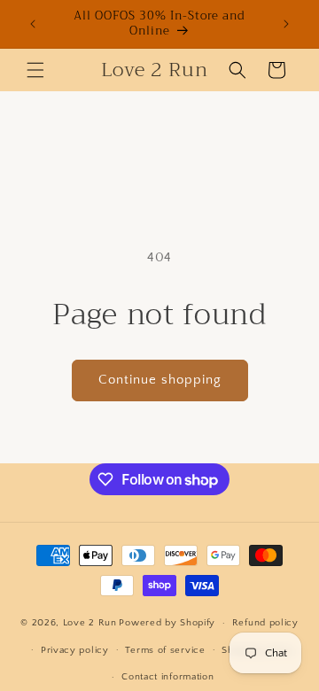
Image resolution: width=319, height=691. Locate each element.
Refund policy (265, 622)
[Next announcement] (286, 23)
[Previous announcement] (32, 23)
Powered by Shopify (167, 622)
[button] (35, 69)
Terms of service (165, 650)
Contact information (167, 677)
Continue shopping (160, 379)
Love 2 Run (90, 622)
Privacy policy (75, 650)
